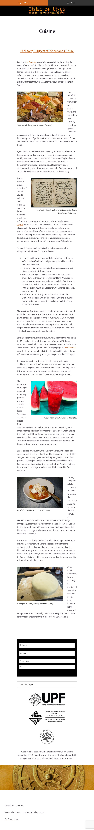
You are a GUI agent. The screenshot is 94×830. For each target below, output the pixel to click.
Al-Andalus (31, 62)
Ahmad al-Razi (69, 348)
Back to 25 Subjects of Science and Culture (47, 51)
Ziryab (20, 225)
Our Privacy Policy (11, 819)
